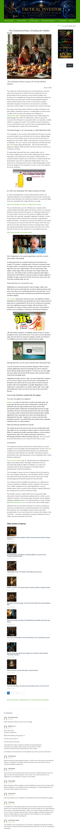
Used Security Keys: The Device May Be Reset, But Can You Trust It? (28, 686)
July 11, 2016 (10, 770)
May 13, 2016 (10, 719)
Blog (61, 25)
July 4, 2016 (10, 727)
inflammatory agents (13, 115)
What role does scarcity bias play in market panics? (22, 670)
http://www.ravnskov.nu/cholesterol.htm (19, 232)
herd (49, 448)
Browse (69, 65)
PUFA (11, 144)
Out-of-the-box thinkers (14, 460)
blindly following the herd (17, 502)
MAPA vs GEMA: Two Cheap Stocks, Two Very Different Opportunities (28, 587)
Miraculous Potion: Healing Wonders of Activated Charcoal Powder (28, 700)
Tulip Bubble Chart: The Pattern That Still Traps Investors (24, 572)
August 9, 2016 (11, 795)
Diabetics (10, 402)
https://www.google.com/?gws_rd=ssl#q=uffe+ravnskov (24, 204)
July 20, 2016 (10, 782)
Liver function (11, 299)
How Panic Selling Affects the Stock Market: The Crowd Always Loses (28, 637)
